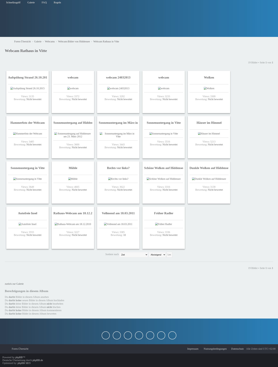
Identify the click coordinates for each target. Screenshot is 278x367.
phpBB (19, 357)
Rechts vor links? (118, 168)
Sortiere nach (112, 254)
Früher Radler (163, 213)
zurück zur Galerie (14, 283)
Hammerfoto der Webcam (27, 122)
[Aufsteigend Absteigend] (161, 254)
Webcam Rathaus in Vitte (26, 51)
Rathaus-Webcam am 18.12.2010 (75, 213)
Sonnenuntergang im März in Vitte (122, 122)
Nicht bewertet (33, 99)
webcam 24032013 (118, 77)
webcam (73, 77)
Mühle (73, 168)
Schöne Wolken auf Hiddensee (164, 168)
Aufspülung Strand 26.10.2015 (28, 77)
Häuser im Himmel (209, 122)
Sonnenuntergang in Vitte (164, 122)
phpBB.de (37, 360)
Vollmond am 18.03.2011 (118, 213)
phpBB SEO (24, 363)
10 (124, 235)
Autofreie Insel (27, 213)
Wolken (209, 77)
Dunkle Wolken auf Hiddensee (210, 168)
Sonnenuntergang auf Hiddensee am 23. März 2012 (87, 122)
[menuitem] (30, 2)
